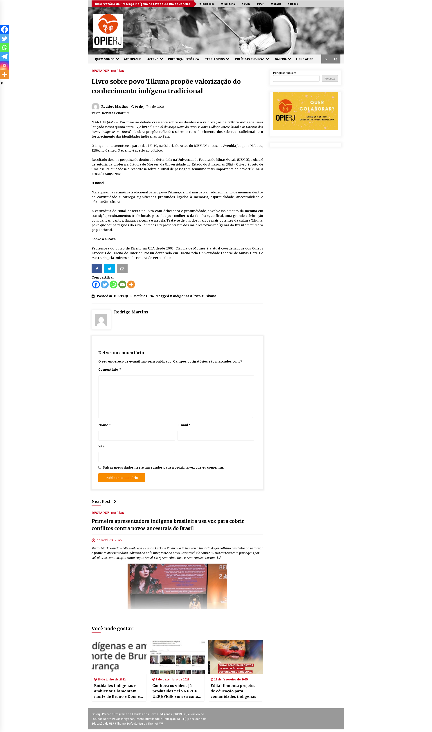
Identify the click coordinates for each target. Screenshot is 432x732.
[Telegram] (4, 56)
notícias (117, 70)
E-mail (184, 425)
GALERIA (281, 59)
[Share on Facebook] (97, 269)
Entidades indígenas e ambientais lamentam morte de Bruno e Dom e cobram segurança (117, 691)
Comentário (109, 369)
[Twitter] (105, 284)
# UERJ (246, 3)
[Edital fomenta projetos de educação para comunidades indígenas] (235, 657)
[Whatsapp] (113, 284)
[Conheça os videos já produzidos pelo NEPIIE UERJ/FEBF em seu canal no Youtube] (177, 657)
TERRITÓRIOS (215, 59)
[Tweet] (110, 269)
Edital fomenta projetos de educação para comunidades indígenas (233, 691)
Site (101, 446)
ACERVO (153, 59)
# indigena (228, 3)
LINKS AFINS (304, 59)
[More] (131, 284)
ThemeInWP (156, 723)
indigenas (181, 296)
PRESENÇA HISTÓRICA (183, 59)
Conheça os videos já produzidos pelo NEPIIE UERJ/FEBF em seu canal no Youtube (176, 691)
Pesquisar (329, 78)
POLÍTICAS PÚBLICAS (250, 59)
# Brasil (276, 3)
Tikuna (210, 296)
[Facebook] (96, 284)
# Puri (260, 3)
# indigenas (206, 3)
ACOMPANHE (132, 59)
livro (197, 296)
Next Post (101, 501)
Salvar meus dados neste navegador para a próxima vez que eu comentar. (163, 467)
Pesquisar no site (285, 73)
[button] (326, 58)
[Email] (122, 269)
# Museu (293, 3)
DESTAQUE (100, 70)
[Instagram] (4, 65)
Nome (104, 425)
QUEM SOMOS (105, 59)
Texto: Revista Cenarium (111, 113)
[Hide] (2, 83)
